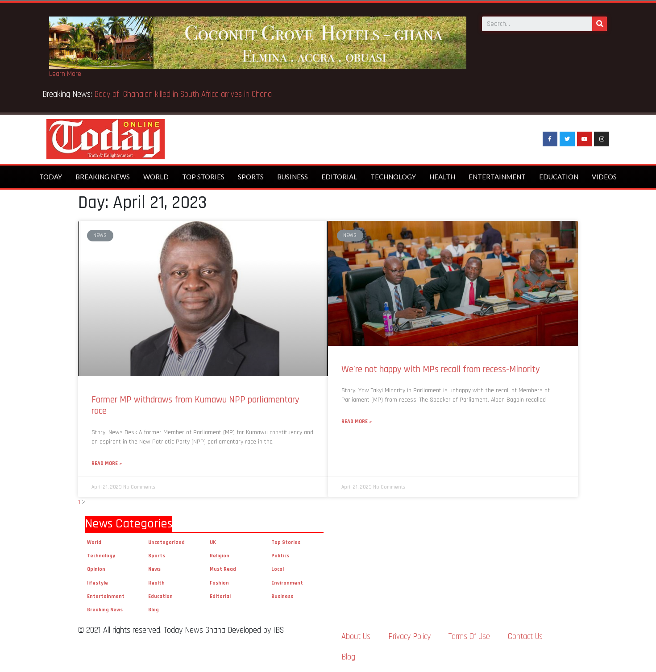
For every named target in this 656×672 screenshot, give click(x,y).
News (154, 569)
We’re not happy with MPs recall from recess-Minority (440, 369)
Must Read (223, 569)
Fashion (219, 583)
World (156, 177)
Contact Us (525, 636)
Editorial (339, 177)
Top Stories (203, 177)
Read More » (106, 463)
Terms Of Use (469, 636)
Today (50, 177)
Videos (604, 177)
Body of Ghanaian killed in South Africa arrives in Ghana (184, 94)
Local (277, 569)
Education (558, 177)
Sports (251, 177)
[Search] (599, 24)
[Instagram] (601, 139)
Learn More (65, 74)
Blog (153, 609)
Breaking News (102, 177)
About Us (355, 636)
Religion (219, 555)
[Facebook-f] (550, 139)
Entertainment (497, 177)
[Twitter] (567, 139)
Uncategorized (166, 542)
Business (292, 177)
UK (213, 542)
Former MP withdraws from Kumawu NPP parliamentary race (195, 405)
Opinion (96, 569)
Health (442, 177)
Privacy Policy (409, 636)
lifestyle (97, 583)
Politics (280, 555)
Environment (287, 583)
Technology (393, 177)
